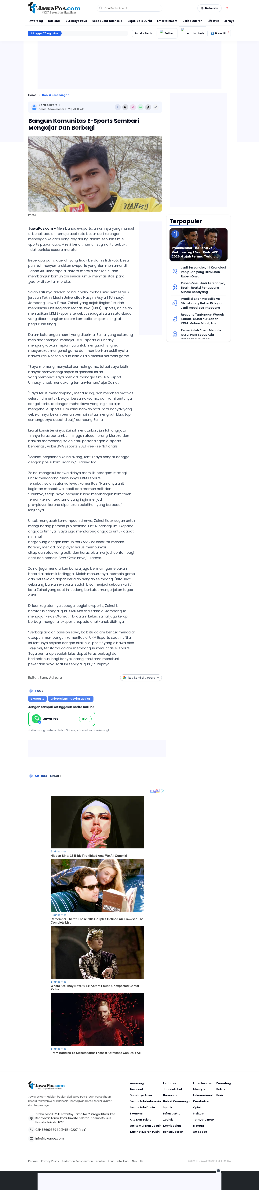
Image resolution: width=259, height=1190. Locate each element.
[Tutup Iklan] (218, 1170)
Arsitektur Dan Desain (146, 1126)
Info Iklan (123, 1161)
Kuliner (221, 1089)
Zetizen (169, 33)
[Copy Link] (156, 107)
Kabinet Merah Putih (145, 1132)
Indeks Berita (144, 33)
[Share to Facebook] (118, 107)
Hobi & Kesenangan (55, 95)
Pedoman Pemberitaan (77, 1161)
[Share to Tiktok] (148, 107)
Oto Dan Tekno (140, 1119)
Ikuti (85, 719)
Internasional (203, 1095)
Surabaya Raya (76, 21)
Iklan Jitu (221, 33)
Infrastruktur (172, 1113)
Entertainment (167, 21)
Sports (168, 1107)
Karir (219, 1095)
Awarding (36, 21)
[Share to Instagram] (133, 107)
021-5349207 (68, 1130)
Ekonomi (136, 1113)
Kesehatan (201, 1101)
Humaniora (171, 1095)
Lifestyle (213, 21)
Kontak (100, 1161)
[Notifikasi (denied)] (227, 8)
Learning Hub (195, 33)
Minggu (198, 1126)
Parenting (223, 1083)
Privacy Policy (50, 1161)
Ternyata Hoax (203, 1119)
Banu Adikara (48, 105)
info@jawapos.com (49, 1138)
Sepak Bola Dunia (140, 21)
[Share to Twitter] (125, 107)
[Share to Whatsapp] (140, 107)
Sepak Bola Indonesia (107, 21)
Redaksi (33, 1161)
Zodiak (168, 1119)
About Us (137, 1161)
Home (32, 95)
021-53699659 (45, 1130)
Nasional (54, 21)
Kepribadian (172, 1126)
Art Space (200, 1132)
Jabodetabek (173, 1089)
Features (169, 1083)
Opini (197, 1107)
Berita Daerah (192, 21)
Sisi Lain (198, 1113)
